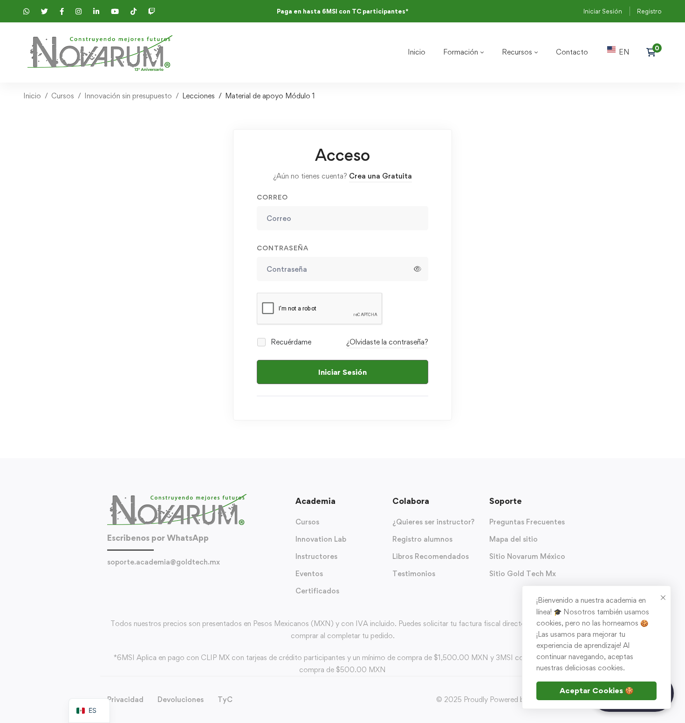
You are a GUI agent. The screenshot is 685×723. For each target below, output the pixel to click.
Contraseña (282, 248)
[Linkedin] (199, 580)
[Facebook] (171, 580)
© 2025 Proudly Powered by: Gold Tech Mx (507, 699)
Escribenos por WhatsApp (158, 538)
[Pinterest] (227, 580)
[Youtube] (189, 580)
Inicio (32, 95)
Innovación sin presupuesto (128, 95)
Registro (649, 11)
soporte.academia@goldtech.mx (163, 562)
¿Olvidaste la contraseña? (387, 341)
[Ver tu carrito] (654, 52)
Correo (272, 197)
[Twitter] (161, 580)
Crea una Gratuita (380, 176)
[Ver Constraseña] (417, 269)
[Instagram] (208, 580)
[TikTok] (180, 580)
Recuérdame (290, 341)
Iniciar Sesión (602, 11)
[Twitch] (217, 580)
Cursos (62, 95)
